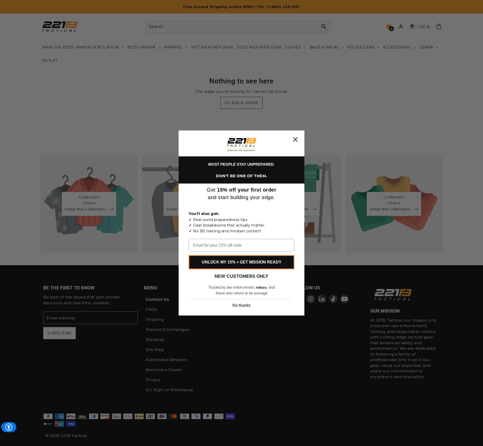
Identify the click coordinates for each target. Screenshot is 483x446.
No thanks (241, 305)
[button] (241, 144)
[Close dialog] (295, 140)
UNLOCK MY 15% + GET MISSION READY (241, 262)
